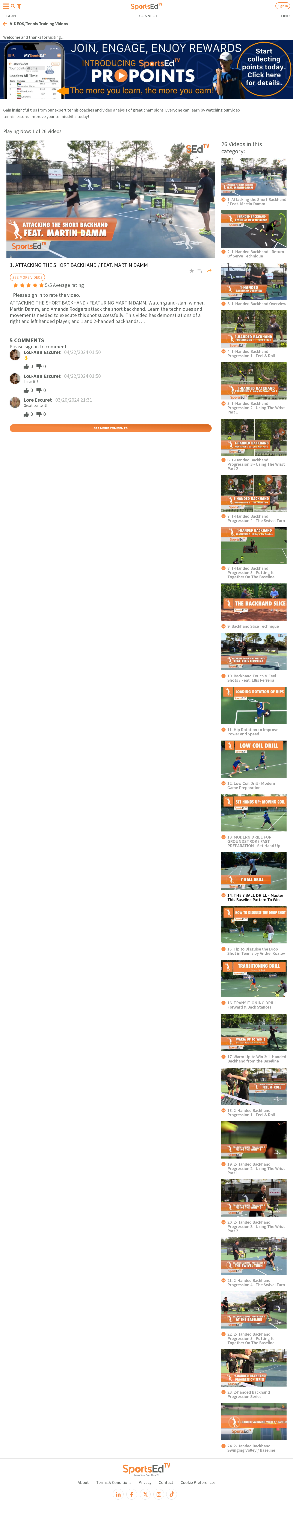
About (83, 1482)
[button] (198, 272)
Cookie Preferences (198, 1482)
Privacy (145, 1482)
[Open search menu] (13, 6)
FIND (285, 16)
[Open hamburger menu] (6, 6)
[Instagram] (158, 1494)
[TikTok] (171, 1494)
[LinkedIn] (118, 1494)
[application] (110, 199)
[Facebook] (131, 1494)
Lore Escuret (38, 399)
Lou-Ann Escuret (42, 352)
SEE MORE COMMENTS (111, 428)
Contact (166, 1482)
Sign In (283, 6)
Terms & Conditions (113, 1482)
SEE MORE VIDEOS (27, 277)
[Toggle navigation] (19, 6)
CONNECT (148, 16)
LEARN (9, 16)
